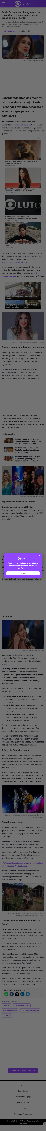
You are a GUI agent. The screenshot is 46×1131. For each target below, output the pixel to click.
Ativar (23, 573)
